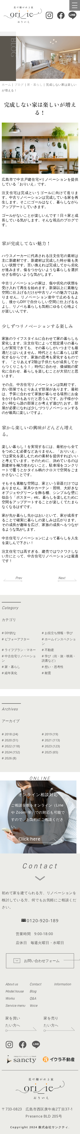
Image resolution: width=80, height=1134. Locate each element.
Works (9, 998)
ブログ (19, 85)
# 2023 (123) (51, 746)
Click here (29, 839)
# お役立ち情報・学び (57, 633)
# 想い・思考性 (52, 667)
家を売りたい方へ (51, 1022)
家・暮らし (34, 85)
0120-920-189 (43, 920)
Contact (35, 984)
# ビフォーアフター (16, 639)
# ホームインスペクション (59, 641)
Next (61, 578)
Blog (33, 991)
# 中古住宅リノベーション (19, 658)
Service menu (15, 1005)
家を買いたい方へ (12, 1022)
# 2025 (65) (50, 752)
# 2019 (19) (50, 734)
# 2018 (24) (10, 734)
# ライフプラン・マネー (19, 650)
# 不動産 (48, 650)
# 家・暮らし (11, 667)
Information (62, 984)
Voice (33, 1005)
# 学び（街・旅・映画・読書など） (59, 658)
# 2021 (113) (51, 740)
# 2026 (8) (9, 758)
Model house (14, 991)
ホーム (6, 85)
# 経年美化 (9, 673)
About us (11, 984)
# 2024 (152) (11, 752)
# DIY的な (9, 633)
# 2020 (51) (10, 740)
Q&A (33, 998)
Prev (18, 578)
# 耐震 (46, 673)
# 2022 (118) (11, 746)
